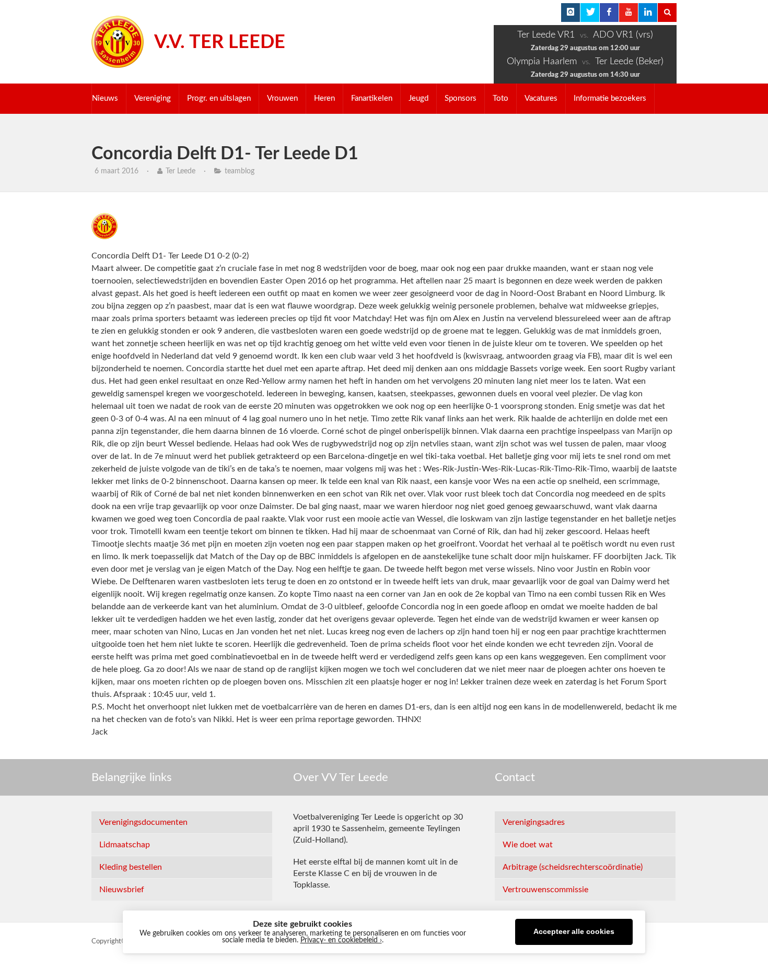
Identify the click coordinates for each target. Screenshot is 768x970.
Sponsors (460, 98)
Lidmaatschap (124, 845)
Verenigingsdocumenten (143, 822)
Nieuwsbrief (121, 889)
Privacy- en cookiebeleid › (341, 940)
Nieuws (105, 98)
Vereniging (152, 98)
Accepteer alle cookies (573, 932)
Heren (324, 98)
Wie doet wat (528, 845)
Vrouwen (282, 98)
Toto (500, 98)
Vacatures (541, 98)
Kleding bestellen (130, 867)
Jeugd (418, 98)
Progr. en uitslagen (219, 98)
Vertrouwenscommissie (545, 889)
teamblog (239, 171)
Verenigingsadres (534, 822)
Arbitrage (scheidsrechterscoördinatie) (573, 867)
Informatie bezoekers (610, 98)
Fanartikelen (371, 98)
